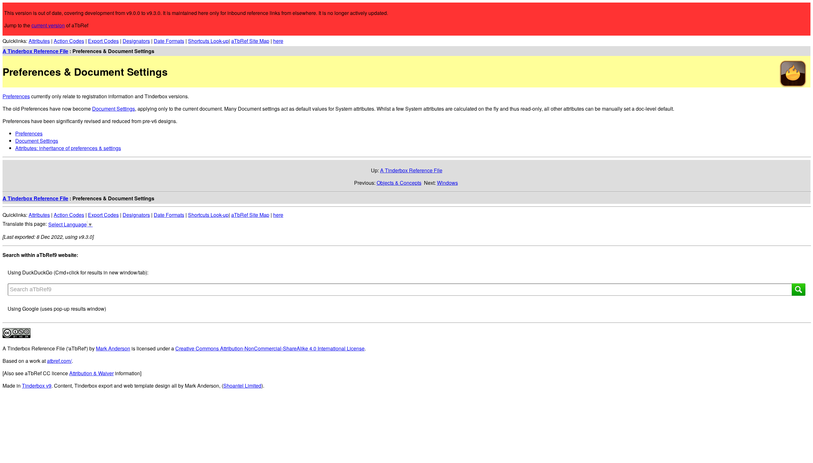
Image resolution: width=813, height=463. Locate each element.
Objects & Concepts (399, 182)
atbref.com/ (59, 360)
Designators (136, 41)
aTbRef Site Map (250, 41)
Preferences (16, 96)
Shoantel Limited (242, 385)
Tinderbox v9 (36, 385)
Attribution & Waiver (91, 373)
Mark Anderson (113, 348)
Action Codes (69, 41)
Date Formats (169, 41)
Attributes (39, 41)
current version (48, 25)
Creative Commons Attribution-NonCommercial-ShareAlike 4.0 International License (270, 348)
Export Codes (103, 41)
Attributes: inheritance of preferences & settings (68, 148)
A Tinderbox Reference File (35, 51)
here (278, 41)
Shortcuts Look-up (208, 41)
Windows (447, 182)
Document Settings (113, 108)
